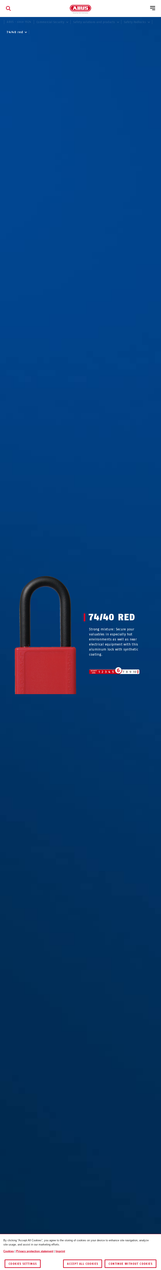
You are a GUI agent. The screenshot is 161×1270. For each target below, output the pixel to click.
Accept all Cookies (82, 1264)
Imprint (60, 1251)
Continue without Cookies (130, 1264)
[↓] (53, 702)
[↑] (37, 702)
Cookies (8, 1251)
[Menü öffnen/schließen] (153, 8)
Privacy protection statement (34, 1251)
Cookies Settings (23, 1264)
